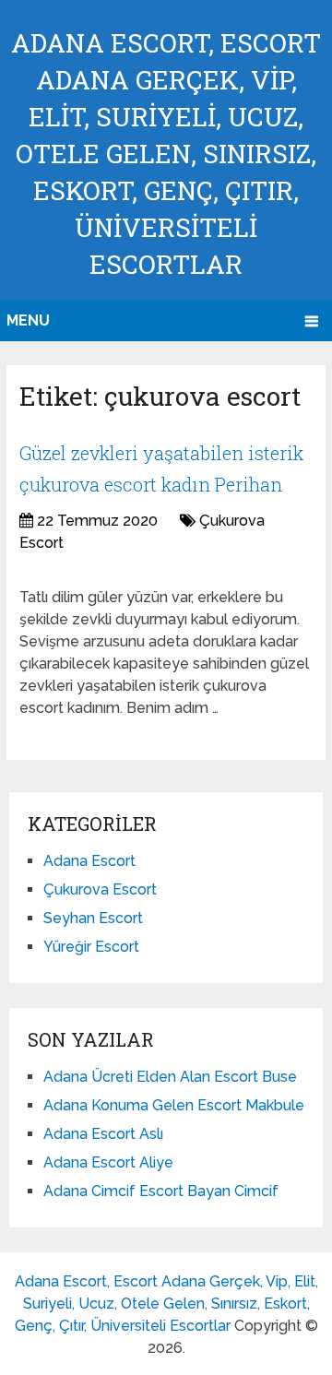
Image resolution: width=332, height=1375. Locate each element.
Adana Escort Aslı (103, 1134)
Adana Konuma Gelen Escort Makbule (173, 1105)
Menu (28, 320)
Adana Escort (89, 861)
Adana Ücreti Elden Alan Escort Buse (170, 1076)
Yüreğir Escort (91, 946)
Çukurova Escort (100, 889)
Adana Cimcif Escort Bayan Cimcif (161, 1191)
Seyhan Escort (93, 918)
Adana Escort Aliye (108, 1162)
